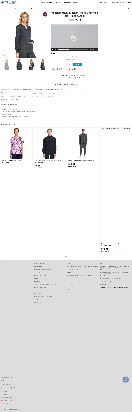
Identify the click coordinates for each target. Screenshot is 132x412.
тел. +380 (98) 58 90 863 (106, 281)
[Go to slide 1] (65, 256)
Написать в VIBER (58, 69)
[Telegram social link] (80, 78)
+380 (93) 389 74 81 (7, 400)
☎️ (2, 400)
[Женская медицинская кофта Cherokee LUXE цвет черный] (54, 53)
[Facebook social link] (72, 78)
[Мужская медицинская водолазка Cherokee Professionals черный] (107, 249)
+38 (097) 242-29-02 (41, 302)
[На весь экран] (96, 50)
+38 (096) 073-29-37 (41, 275)
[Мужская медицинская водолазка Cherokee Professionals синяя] (104, 249)
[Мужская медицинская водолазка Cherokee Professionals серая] (102, 249)
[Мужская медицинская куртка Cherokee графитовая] (69, 164)
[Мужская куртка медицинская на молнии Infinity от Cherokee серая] (36, 166)
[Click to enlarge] (4, 55)
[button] (74, 38)
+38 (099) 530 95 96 (74, 280)
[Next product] (130, 9)
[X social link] (74, 78)
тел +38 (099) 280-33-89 (73, 269)
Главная (3, 8)
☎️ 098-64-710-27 (124, 287)
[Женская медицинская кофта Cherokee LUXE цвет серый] (52, 53)
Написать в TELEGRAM (75, 69)
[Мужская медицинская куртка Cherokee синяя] (71, 164)
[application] (74, 37)
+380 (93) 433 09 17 (74, 292)
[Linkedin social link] (78, 78)
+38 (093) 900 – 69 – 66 (108, 274)
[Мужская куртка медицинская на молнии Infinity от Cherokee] (39, 166)
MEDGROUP (8, 409)
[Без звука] (93, 50)
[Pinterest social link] (76, 78)
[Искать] (123, 2)
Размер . (74, 56)
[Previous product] (126, 9)
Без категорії (10, 8)
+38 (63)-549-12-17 (113, 268)
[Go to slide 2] (66, 256)
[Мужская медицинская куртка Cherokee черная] (74, 164)
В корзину (78, 64)
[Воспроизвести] (52, 50)
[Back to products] (128, 9)
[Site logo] (10, 2)
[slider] (73, 49)
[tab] (57, 84)
